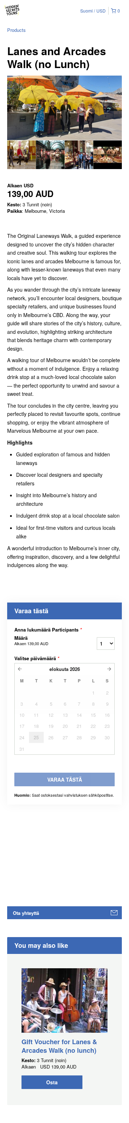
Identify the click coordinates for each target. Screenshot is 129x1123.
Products (16, 30)
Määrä (31, 640)
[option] (21, 154)
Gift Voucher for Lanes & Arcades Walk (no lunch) (59, 1046)
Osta (52, 1082)
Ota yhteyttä (26, 913)
